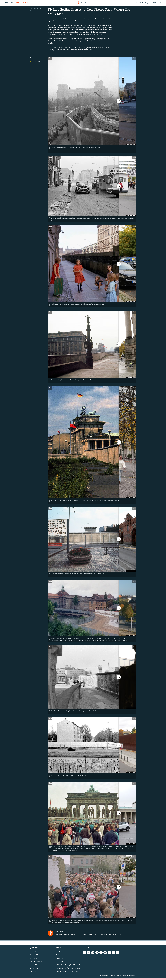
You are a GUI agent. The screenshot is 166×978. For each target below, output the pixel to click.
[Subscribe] (117, 952)
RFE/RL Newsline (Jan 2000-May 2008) (68, 968)
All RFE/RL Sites (34, 968)
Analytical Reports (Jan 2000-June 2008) (68, 971)
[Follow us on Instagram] (92, 952)
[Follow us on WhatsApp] (113, 952)
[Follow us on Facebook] (105, 952)
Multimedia (59, 961)
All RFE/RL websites (156, 3)
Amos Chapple (35, 13)
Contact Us (33, 971)
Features (58, 955)
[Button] (32, 58)
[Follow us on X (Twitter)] (101, 952)
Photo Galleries (22, 3)
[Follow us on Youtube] (84, 952)
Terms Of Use (34, 958)
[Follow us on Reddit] (88, 952)
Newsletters (60, 958)
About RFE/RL (34, 951)
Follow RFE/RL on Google (142, 3)
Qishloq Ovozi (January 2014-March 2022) (68, 965)
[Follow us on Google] (97, 952)
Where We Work (35, 955)
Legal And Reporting (36, 965)
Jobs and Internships (36, 961)
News (58, 951)
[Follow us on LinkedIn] (109, 952)
